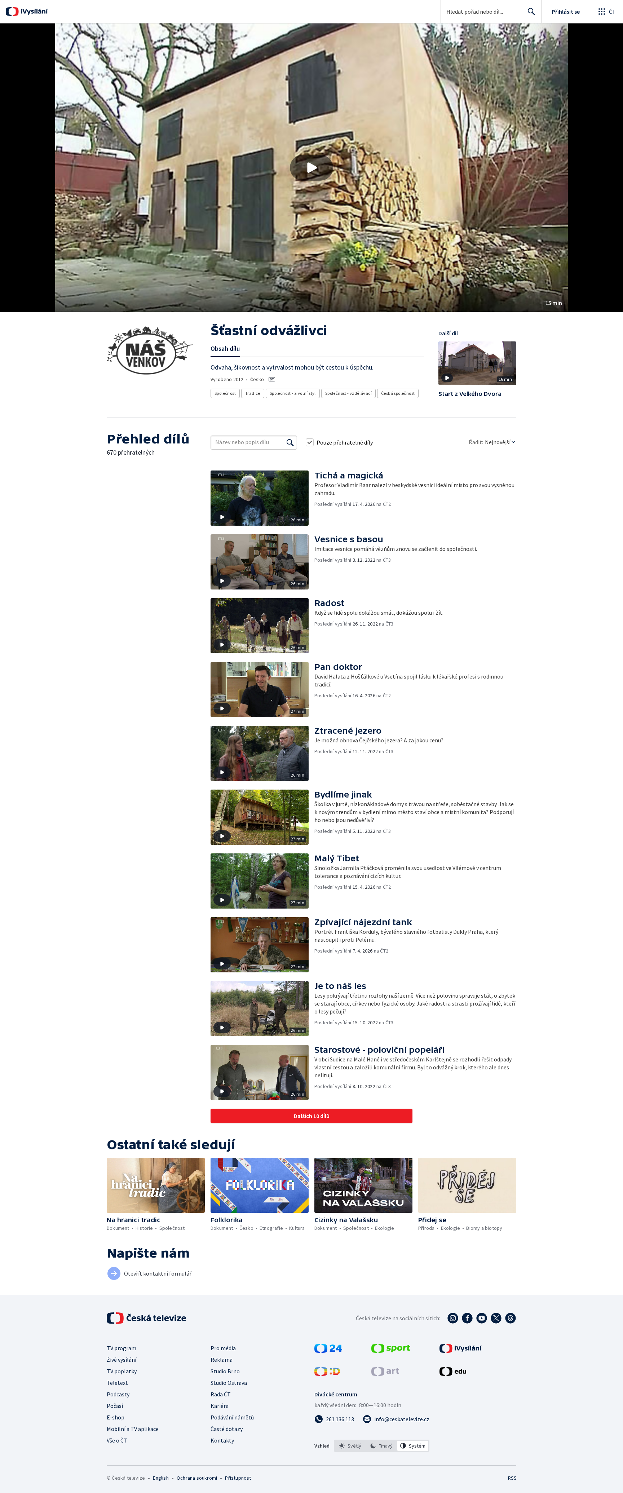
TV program (121, 1348)
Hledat (531, 11)
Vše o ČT (117, 1440)
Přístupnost (238, 1478)
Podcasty (118, 1394)
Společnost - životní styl (293, 393)
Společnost (225, 393)
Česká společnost (398, 393)
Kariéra (220, 1405)
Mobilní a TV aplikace (133, 1428)
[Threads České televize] (510, 1318)
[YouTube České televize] (481, 1318)
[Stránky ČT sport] (390, 1350)
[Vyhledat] (290, 442)
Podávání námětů (232, 1417)
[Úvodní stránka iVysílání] (33, 11)
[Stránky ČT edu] (452, 1373)
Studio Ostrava (229, 1382)
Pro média (223, 1348)
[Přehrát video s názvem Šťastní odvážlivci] (311, 168)
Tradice (252, 393)
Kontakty (222, 1440)
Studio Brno (225, 1371)
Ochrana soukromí (197, 1478)
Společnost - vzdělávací (348, 393)
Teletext (117, 1382)
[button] (311, 167)
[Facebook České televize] (467, 1318)
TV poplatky (122, 1371)
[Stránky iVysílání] (460, 1350)
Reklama (222, 1359)
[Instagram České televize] (453, 1318)
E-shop (115, 1417)
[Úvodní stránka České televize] (147, 1318)
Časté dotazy (227, 1428)
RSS (512, 1478)
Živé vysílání (121, 1359)
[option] (350, 1446)
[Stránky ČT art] (385, 1373)
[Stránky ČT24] (328, 1350)
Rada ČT (221, 1394)
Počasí (115, 1405)
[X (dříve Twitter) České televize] (496, 1318)
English (160, 1478)
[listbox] (381, 1446)
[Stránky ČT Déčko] (327, 1373)
